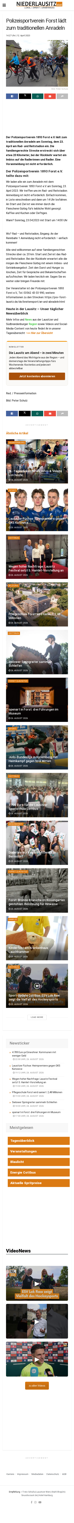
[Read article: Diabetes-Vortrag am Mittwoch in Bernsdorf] (37, 843)
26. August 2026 (19, 480)
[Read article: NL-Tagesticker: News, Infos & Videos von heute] (37, 461)
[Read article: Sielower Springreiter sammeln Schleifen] (37, 652)
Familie (13, 919)
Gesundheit (16, 824)
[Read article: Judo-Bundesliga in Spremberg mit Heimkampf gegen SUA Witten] (37, 747)
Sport (12, 490)
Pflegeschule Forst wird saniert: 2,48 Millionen (37, 1092)
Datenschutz (52, 1474)
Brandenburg (17, 443)
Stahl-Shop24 (58, 1492)
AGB (64, 1474)
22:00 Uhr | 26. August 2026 (29, 1059)
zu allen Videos (37, 1385)
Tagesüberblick (22, 1141)
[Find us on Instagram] (35, 1502)
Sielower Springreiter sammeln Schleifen (34, 1102)
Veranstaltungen (23, 1151)
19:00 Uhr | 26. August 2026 (29, 1086)
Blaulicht (17, 1162)
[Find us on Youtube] (40, 1502)
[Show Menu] (4, 5)
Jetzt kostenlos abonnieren (37, 376)
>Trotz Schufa (28, 1492)
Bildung (13, 586)
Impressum (22, 1474)
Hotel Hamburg (46, 1495)
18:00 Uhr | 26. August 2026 (29, 1106)
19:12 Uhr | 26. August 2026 (29, 1072)
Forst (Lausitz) (18, 681)
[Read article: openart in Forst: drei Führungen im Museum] (37, 700)
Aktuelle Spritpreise (26, 1183)
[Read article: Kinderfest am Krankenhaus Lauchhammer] (37, 938)
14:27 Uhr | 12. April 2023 (18, 35)
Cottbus (14, 538)
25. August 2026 (19, 861)
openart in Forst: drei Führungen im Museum (36, 1112)
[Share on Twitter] (25, 96)
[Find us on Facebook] (31, 1502)
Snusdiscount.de (29, 1495)
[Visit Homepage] (39, 5)
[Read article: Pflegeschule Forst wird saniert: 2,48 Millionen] (37, 604)
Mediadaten (37, 1474)
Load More (37, 1017)
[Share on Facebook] (12, 96)
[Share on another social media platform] (62, 96)
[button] (37, 1283)
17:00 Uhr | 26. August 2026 (29, 1116)
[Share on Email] (50, 96)
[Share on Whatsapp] (37, 96)
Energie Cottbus (23, 1172)
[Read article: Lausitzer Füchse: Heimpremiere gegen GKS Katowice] (37, 509)
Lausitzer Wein (43, 1492)
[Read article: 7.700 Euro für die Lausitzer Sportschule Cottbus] (37, 795)
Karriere (10, 1474)
